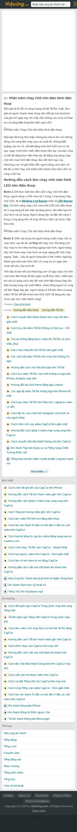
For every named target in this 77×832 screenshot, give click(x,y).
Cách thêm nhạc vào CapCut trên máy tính (33, 645)
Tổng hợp (9, 779)
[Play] (8, 317)
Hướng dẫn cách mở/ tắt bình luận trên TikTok (38, 367)
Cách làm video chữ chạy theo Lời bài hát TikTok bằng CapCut (38, 630)
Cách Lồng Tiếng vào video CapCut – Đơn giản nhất (38, 687)
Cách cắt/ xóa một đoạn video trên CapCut (33, 674)
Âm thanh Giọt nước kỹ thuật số (27, 584)
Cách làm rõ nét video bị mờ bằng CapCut (32, 560)
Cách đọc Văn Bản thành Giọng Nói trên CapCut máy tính (37, 666)
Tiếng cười (10, 746)
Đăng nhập (39, 810)
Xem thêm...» (39, 471)
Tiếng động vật (12, 759)
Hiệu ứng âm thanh (15, 733)
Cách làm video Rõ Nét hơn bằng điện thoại (33, 518)
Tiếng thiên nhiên (13, 772)
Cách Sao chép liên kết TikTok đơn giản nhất (37, 349)
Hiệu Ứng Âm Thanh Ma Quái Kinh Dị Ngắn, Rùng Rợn (40, 578)
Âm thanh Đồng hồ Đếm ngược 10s (29, 712)
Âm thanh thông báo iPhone (24, 705)
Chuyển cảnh (11, 752)
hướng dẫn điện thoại (26, 310)
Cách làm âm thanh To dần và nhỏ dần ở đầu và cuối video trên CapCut (37, 527)
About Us (24, 795)
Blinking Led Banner (35, 200)
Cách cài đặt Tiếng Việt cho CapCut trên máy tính (37, 681)
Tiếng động (10, 739)
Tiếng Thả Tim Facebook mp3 (25, 591)
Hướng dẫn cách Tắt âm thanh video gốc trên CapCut (39, 494)
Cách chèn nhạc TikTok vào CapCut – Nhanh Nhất (37, 547)
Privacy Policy (62, 795)
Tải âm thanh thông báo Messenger (29, 718)
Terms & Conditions (37, 801)
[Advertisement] (38, 51)
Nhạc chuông (11, 766)
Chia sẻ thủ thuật (22, 304)
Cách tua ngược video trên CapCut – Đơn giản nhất (38, 554)
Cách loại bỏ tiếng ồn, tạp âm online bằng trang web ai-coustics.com (38, 538)
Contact (8, 795)
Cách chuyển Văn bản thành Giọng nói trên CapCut (41, 441)
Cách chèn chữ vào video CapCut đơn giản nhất (39, 424)
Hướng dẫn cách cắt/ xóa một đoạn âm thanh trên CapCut (35, 569)
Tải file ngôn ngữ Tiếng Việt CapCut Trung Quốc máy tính (37, 619)
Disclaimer (41, 795)
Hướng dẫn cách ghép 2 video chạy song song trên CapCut (36, 503)
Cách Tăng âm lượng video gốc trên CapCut (34, 511)
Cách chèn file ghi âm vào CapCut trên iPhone (35, 487)
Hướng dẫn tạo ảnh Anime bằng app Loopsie (37, 384)
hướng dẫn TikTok (52, 310)
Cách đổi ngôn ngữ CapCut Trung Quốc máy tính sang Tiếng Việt (38, 608)
